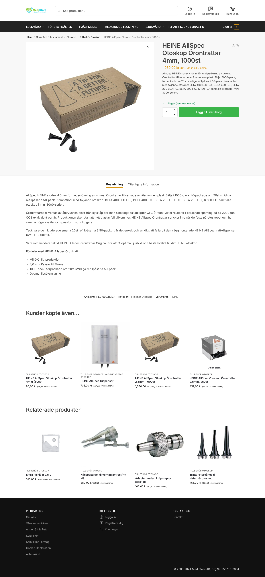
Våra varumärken (37, 523)
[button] (231, 26)
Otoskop (71, 37)
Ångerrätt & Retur (37, 529)
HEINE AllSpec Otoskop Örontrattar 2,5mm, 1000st (158, 380)
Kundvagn (232, 13)
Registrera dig (210, 13)
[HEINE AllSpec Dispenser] (237, 46)
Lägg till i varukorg (209, 112)
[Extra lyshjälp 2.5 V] (50, 442)
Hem (29, 37)
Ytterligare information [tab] (143, 184)
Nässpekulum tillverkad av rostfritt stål (103, 476)
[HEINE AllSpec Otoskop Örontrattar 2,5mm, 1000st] (233, 46)
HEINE (174, 296)
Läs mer (214, 393)
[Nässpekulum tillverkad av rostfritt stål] (105, 442)
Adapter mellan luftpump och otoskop (154, 480)
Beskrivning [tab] (114, 184)
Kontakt (177, 517)
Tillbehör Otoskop (90, 37)
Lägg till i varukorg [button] (50, 393)
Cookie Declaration (38, 548)
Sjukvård (41, 37)
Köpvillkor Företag (37, 542)
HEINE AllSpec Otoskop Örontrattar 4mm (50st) (49, 380)
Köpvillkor (32, 535)
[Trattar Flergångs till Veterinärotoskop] (214, 442)
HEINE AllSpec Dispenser (97, 381)
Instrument (56, 37)
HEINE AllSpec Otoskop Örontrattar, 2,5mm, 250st (213, 380)
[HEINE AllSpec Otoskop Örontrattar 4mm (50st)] (50, 346)
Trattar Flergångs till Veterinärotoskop (203, 476)
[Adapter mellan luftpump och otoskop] (159, 444)
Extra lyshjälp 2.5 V (39, 474)
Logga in (189, 13)
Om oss (31, 517)
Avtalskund (33, 554)
